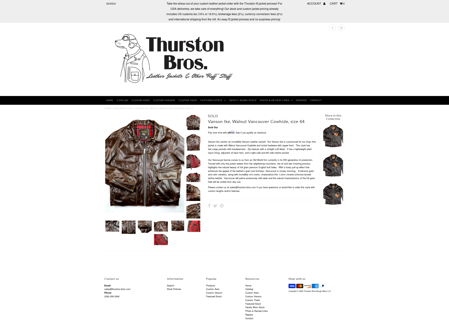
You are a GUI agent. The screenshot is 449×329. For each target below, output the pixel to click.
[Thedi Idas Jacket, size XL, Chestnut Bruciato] (333, 148)
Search (170, 285)
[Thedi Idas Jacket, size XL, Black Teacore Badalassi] (333, 177)
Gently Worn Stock (242, 100)
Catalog (122, 100)
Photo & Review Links (274, 100)
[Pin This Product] (222, 206)
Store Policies (174, 289)
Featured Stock (211, 100)
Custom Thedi (188, 100)
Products (210, 285)
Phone (107, 292)
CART (337, 3)
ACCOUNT (314, 3)
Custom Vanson (164, 100)
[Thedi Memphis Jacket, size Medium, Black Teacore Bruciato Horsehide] (333, 205)
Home (109, 100)
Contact (316, 100)
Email (107, 285)
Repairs (301, 100)
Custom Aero (141, 100)
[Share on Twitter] (215, 206)
